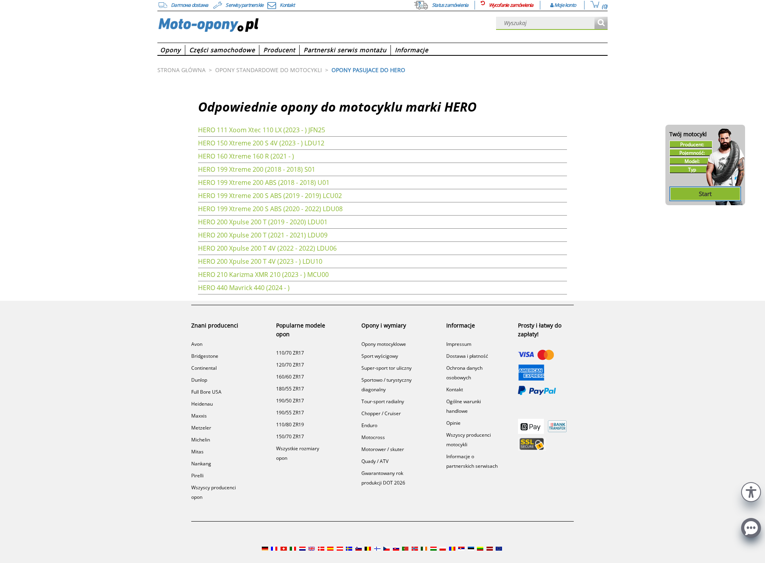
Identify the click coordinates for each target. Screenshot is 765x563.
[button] (751, 491)
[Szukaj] (601, 23)
